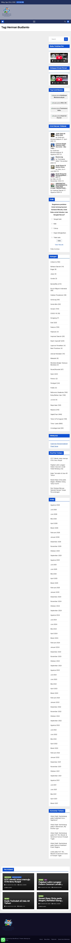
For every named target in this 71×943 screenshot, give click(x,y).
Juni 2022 (53, 734)
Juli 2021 (53, 785)
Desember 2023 (55, 652)
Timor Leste (54, 423)
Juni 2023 (53, 679)
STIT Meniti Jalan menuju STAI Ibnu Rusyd (17, 880)
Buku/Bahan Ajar (56, 395)
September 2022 (56, 721)
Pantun (52, 378)
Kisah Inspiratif (55, 341)
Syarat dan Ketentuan (64, 939)
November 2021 (55, 766)
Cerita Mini (54, 304)
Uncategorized (55, 428)
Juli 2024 (53, 620)
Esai (51, 322)
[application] (59, 58)
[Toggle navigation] (34, 21)
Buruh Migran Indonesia (58, 288)
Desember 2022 (55, 707)
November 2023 (55, 656)
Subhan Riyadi (57, 887)
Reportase (53, 405)
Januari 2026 (54, 537)
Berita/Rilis (53, 284)
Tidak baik (57, 237)
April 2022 (53, 743)
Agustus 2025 (55, 560)
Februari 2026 (55, 532)
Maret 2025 (54, 583)
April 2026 (53, 523)
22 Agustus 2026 (11, 884)
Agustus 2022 (55, 725)
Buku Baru (47, 939)
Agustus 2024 (55, 615)
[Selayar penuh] (66, 61)
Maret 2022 (54, 748)
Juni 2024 (53, 624)
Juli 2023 (53, 675)
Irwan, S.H (22, 906)
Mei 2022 (53, 739)
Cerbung (53, 300)
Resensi (53, 410)
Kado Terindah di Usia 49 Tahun (17, 902)
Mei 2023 (53, 684)
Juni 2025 (53, 569)
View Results (59, 245)
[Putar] (53, 61)
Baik (55, 224)
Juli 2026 (53, 509)
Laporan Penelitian (56, 345)
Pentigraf (53, 383)
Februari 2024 (55, 643)
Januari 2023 (54, 702)
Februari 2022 (55, 753)
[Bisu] (64, 61)
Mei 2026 (53, 519)
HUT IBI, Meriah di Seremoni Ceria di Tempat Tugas (59, 837)
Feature (53, 327)
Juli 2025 (53, 565)
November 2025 (55, 546)
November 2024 (56, 601)
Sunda (52, 278)
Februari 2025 (55, 587)
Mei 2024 (53, 629)
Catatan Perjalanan (56, 295)
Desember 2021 (55, 762)
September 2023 (56, 665)
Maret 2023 (54, 693)
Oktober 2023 (55, 661)
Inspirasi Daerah (58, 190)
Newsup (26, 938)
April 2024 (54, 633)
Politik (52, 388)
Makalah (53, 358)
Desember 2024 (55, 597)
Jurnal (52, 400)
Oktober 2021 (54, 771)
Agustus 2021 (54, 780)
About (41, 939)
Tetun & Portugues (56, 419)
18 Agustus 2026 (45, 887)
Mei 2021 (53, 794)
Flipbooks (53, 939)
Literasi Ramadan (56, 354)
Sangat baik (57, 219)
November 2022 (55, 711)
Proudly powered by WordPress (10, 938)
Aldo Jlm (64, 103)
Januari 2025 (54, 592)
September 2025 (56, 555)
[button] (65, 21)
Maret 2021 (54, 803)
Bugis (52, 269)
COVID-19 (53, 313)
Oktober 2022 (55, 716)
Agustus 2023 (55, 670)
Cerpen (52, 309)
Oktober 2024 (55, 606)
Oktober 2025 (55, 551)
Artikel (52, 262)
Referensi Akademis (57, 392)
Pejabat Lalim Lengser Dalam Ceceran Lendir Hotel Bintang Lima (57, 467)
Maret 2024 (54, 638)
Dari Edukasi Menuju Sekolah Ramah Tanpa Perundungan (58, 490)
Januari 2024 (54, 647)
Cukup (56, 228)
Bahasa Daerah (55, 266)
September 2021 (55, 776)
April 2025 (53, 578)
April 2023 (53, 688)
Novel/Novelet (55, 369)
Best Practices (55, 348)
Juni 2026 (53, 514)
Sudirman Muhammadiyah (59, 444)
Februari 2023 (55, 698)
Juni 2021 (53, 789)
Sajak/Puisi (54, 414)
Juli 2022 (53, 730)
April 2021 (53, 799)
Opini (52, 374)
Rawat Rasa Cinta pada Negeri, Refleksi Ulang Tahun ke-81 (58, 481)
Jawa (52, 274)
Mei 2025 (53, 574)
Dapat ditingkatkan (60, 233)
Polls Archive (54, 249)
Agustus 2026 (55, 505)
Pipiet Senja (54, 446)
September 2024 (56, 610)
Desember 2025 (55, 542)
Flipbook (53, 332)
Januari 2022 (54, 757)
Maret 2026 (54, 528)
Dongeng (53, 318)
